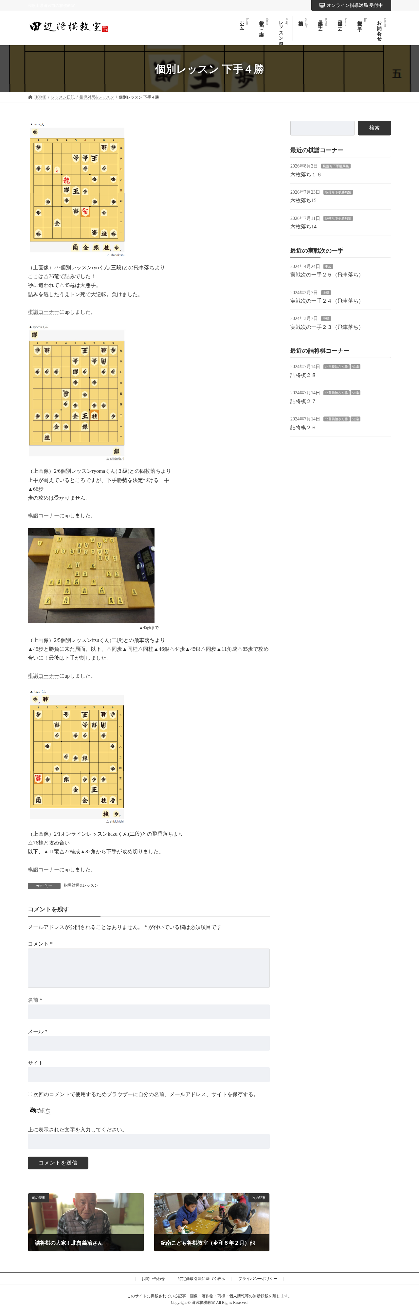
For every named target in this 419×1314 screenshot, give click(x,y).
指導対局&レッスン (81, 885)
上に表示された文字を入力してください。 (77, 1129)
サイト (36, 1063)
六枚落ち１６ (306, 174)
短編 (355, 366)
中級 (328, 266)
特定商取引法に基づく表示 (201, 1278)
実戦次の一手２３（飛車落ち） (327, 327)
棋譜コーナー (43, 312)
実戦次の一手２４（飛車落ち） (327, 301)
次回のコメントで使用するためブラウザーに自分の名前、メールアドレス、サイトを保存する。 (146, 1094)
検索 (374, 128)
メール (37, 1031)
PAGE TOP (402, 1268)
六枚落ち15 (303, 200)
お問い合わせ (153, 1278)
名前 (35, 1000)
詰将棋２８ (303, 375)
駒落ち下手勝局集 (336, 166)
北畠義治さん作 (336, 366)
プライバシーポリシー (258, 1278)
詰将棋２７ (303, 401)
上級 (326, 292)
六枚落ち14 (303, 226)
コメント (40, 944)
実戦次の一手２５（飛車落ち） (327, 274)
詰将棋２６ (303, 427)
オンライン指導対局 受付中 (355, 5)
